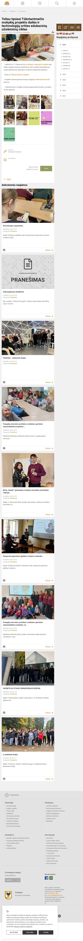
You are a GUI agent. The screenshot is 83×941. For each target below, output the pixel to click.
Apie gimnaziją (11, 806)
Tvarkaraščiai (14, 795)
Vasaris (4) (66, 65)
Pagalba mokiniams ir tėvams (55, 811)
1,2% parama (50, 853)
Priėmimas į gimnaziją (13, 826)
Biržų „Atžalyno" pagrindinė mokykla (35, 64)
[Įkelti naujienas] (22, 3)
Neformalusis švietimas (53, 808)
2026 (64, 45)
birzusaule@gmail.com (55, 895)
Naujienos (13, 11)
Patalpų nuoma (51, 818)
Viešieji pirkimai (11, 848)
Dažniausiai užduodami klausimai (56, 848)
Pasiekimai (9, 813)
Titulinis (4, 11)
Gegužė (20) (66, 56)
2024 (64, 80)
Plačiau (47, 250)
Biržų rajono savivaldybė (22, 895)
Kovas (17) (66, 62)
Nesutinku (29, 932)
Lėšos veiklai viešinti (12, 843)
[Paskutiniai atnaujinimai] (39, 3)
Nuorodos (49, 838)
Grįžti (9, 179)
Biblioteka (49, 821)
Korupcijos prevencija (53, 856)
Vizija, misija (10, 811)
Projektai (9, 846)
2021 (64, 96)
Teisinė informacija (52, 861)
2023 (64, 85)
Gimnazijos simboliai (13, 816)
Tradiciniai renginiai (12, 821)
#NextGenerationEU (43, 79)
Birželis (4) (66, 53)
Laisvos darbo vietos (52, 840)
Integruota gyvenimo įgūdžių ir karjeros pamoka (22, 556)
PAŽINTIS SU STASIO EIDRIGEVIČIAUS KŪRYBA (21, 688)
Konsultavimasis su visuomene (56, 846)
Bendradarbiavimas (12, 823)
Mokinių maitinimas (52, 816)
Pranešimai (22, 11)
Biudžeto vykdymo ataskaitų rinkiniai (17, 838)
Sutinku (46, 932)
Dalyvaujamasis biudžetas (13, 292)
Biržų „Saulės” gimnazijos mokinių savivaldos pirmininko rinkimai (26, 491)
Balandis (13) (67, 59)
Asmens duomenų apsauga (55, 843)
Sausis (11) (66, 68)
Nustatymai (14, 932)
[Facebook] (46, 878)
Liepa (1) (65, 50)
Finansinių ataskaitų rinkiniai (15, 840)
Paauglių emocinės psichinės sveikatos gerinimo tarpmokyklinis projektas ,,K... (23, 623)
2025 (64, 74)
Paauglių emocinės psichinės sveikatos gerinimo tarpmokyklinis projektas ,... (23, 425)
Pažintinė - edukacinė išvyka (14, 358)
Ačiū (46, 168)
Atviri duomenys (51, 863)
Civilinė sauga (50, 858)
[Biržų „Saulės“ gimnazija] (7, 3)
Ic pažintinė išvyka (10, 755)
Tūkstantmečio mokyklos (20, 75)
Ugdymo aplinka (11, 808)
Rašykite (9, 880)
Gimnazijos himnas (12, 818)
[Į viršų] (59, 916)
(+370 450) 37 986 (52, 893)
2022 (64, 90)
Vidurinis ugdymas (52, 806)
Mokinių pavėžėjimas (52, 813)
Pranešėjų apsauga (52, 851)
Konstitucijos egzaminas (13, 226)
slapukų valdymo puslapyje (23, 926)
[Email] (51, 878)
